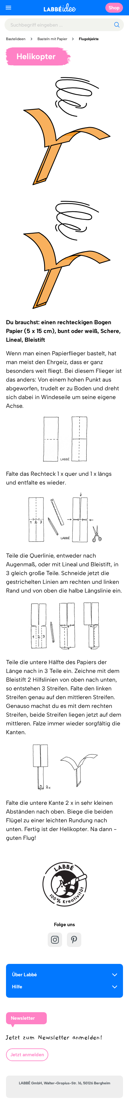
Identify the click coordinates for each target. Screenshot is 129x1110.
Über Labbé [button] (24, 974)
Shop (114, 8)
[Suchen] (117, 24)
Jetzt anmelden (27, 1054)
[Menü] (8, 8)
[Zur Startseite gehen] (60, 7)
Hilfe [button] (17, 987)
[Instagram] (55, 939)
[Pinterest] (74, 939)
